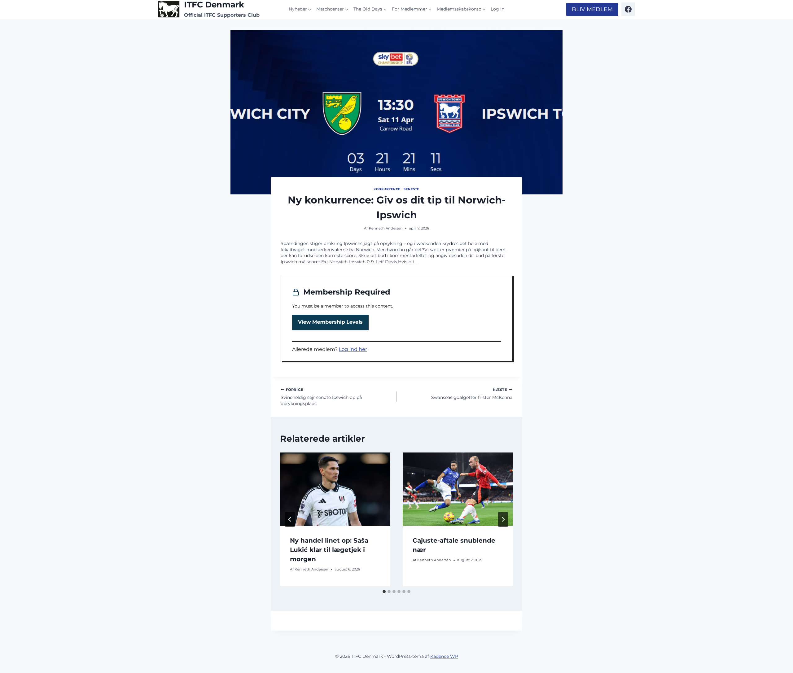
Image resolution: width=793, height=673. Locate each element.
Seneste (411, 189)
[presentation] (335, 489)
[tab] (384, 591)
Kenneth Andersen (386, 228)
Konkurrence (387, 189)
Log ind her (353, 349)
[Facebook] (628, 9)
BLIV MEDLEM (592, 9)
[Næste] (503, 519)
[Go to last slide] (290, 519)
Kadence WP (444, 656)
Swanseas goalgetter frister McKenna (471, 393)
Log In (497, 9)
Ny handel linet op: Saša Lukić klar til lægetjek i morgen (329, 550)
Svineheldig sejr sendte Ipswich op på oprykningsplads (321, 396)
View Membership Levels (330, 322)
